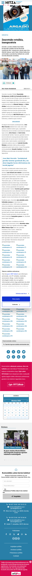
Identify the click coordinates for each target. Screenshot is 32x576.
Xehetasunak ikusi (21, 293)
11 (29, 88)
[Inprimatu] (23, 357)
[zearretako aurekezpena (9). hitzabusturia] (9, 266)
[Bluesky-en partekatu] (23, 351)
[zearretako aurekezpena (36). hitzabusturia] (23, 330)
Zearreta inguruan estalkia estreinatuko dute (17, 344)
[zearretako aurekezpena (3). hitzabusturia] (9, 261)
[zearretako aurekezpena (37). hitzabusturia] (9, 334)
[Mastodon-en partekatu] (18, 351)
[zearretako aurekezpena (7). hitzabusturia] (23, 246)
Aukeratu (15, 304)
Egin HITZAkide (16, 384)
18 (8, 412)
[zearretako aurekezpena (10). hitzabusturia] (23, 266)
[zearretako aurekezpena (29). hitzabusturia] (23, 310)
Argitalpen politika (16, 546)
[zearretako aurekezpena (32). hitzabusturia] (23, 320)
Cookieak (16, 556)
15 (23, 410)
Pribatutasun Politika (10, 491)
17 (5, 412)
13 (15, 410)
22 (23, 412)
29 (13, 405)
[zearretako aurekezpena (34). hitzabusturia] (23, 325)
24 (5, 415)
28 (9, 405)
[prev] (5, 401)
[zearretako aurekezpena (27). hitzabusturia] (9, 315)
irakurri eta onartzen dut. (15, 491)
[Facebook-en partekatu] (8, 351)
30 (16, 405)
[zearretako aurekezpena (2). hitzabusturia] (23, 256)
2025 (25, 88)
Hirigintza (5, 35)
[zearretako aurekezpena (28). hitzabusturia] (9, 320)
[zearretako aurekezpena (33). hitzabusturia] (9, 325)
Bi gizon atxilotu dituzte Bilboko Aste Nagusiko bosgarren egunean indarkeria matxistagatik (15, 452)
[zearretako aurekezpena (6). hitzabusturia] (9, 251)
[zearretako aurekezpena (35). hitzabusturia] (9, 330)
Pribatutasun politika (16, 553)
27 (6, 405)
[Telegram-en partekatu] (8, 357)
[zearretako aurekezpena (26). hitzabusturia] (23, 315)
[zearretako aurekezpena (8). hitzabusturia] (23, 261)
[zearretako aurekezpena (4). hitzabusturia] (9, 256)
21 (19, 412)
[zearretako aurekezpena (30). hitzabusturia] (9, 310)
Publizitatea (16, 530)
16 (26, 410)
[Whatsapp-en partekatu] (13, 357)
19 (12, 412)
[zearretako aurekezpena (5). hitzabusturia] (23, 251)
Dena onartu (16, 299)
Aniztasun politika (16, 549)
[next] (27, 401)
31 (20, 405)
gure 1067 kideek (12, 274)
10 (27, 88)
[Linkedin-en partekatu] (18, 357)
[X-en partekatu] (13, 351)
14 (19, 410)
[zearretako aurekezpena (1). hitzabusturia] (9, 246)
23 (26, 412)
